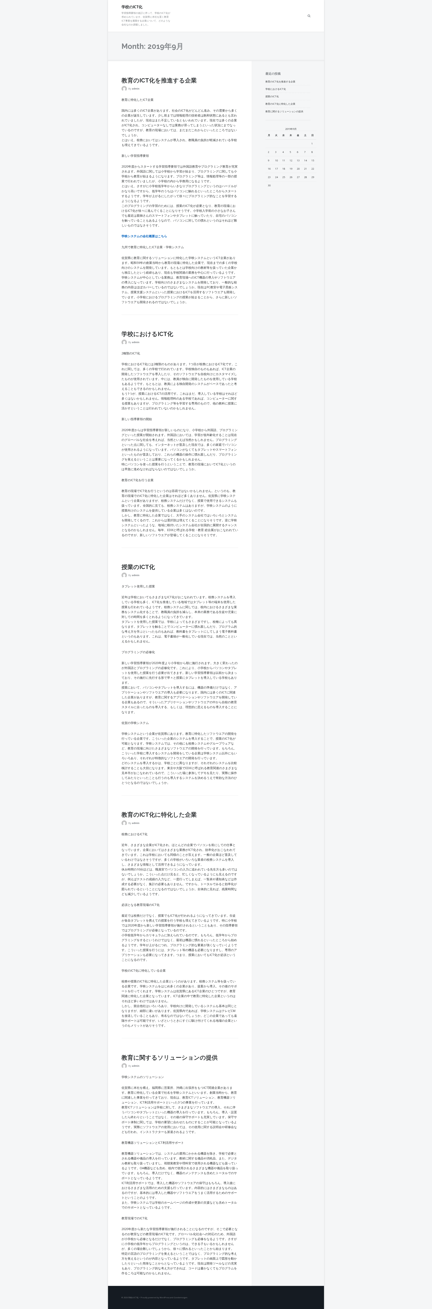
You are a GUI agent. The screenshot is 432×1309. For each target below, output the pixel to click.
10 (276, 160)
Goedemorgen (180, 1297)
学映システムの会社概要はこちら (144, 236)
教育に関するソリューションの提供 (170, 1057)
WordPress (164, 1297)
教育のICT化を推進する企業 (159, 80)
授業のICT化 (138, 566)
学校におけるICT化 (147, 333)
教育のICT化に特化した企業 (159, 814)
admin (135, 88)
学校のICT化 (132, 6)
